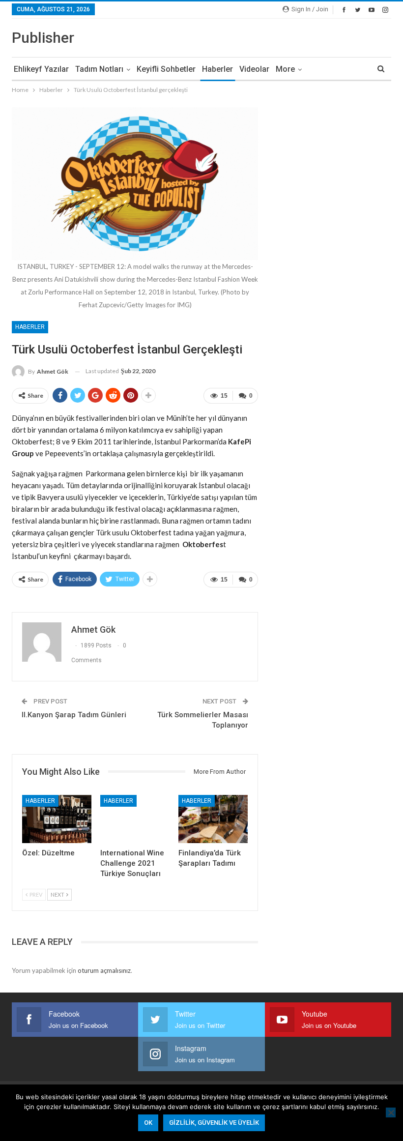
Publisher (43, 37)
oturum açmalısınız (104, 970)
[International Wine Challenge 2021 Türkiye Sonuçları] (135, 819)
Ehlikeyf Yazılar (41, 69)
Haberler (217, 69)
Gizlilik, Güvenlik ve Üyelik (214, 1122)
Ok (148, 1122)
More (285, 69)
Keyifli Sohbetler (166, 69)
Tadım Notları (99, 69)
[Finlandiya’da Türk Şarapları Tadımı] (213, 819)
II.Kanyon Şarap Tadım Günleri (74, 714)
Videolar (254, 69)
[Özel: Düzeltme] (56, 819)
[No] (391, 1112)
